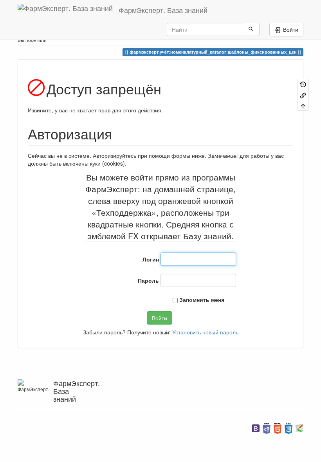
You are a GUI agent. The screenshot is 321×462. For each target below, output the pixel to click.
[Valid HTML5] (277, 427)
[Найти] (251, 29)
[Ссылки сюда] (303, 94)
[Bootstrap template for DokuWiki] (256, 427)
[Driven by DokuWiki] (299, 427)
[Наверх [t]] (303, 105)
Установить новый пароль (205, 332)
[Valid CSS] (288, 427)
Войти (159, 318)
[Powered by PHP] (267, 427)
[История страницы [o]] (303, 84)
